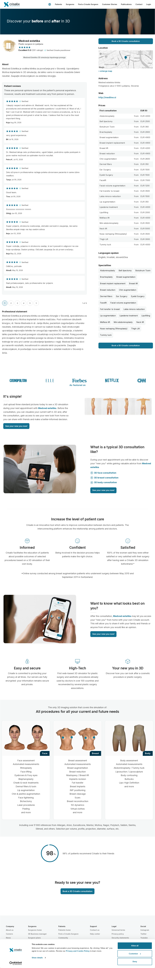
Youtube (144, 938)
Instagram (144, 930)
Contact (139, 4)
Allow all (134, 946)
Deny (135, 961)
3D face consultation (105, 473)
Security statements (120, 938)
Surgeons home (35, 930)
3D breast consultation (106, 477)
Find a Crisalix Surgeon (88, 4)
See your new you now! (16, 426)
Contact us (94, 930)
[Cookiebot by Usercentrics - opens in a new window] (15, 963)
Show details (37, 958)
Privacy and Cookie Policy (78, 951)
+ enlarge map (105, 71)
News (8, 938)
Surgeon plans (34, 938)
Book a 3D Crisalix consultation (126, 41)
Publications (126, 4)
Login (148, 4)
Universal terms (118, 930)
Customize (133, 954)
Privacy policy (118, 934)
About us (9, 930)
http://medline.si (107, 97)
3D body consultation (105, 482)
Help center (95, 934)
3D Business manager (37, 934)
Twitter (143, 934)
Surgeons (70, 4)
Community (63, 938)
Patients (58, 4)
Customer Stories (109, 4)
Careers (9, 934)
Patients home (64, 930)
